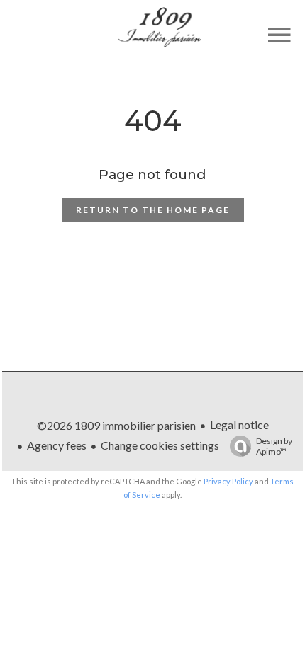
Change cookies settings (160, 445)
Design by (274, 446)
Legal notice (239, 424)
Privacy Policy (228, 481)
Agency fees (57, 445)
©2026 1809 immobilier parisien (116, 425)
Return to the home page (153, 210)
